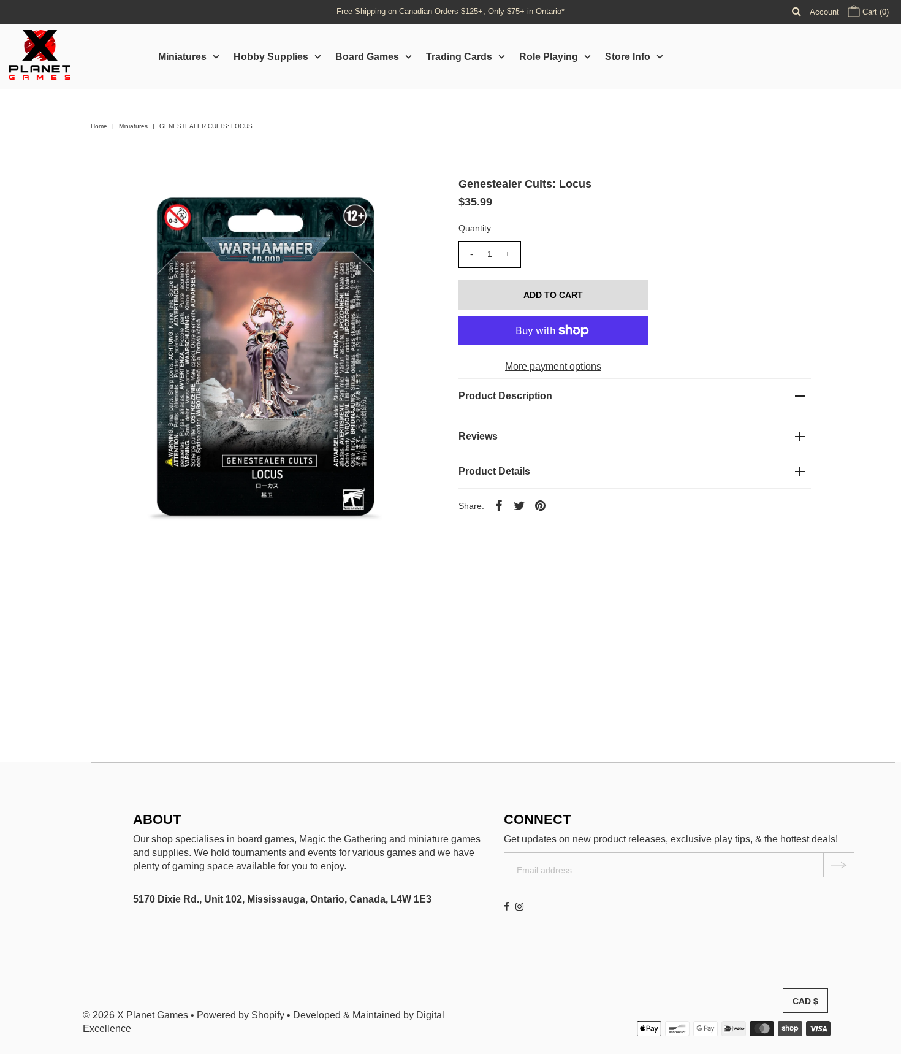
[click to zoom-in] (419, 197)
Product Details (494, 471)
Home (99, 126)
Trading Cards (459, 57)
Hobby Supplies (271, 57)
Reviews (478, 436)
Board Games (367, 57)
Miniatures (182, 57)
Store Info (627, 57)
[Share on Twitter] (520, 505)
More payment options (553, 366)
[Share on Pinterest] (540, 505)
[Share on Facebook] (499, 505)
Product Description (505, 396)
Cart (874, 12)
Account (824, 12)
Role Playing (548, 57)
